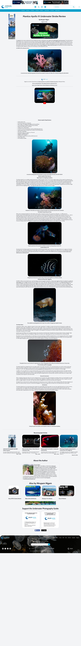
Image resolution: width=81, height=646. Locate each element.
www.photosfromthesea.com (29, 479)
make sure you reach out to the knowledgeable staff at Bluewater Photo (38, 369)
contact (60, 537)
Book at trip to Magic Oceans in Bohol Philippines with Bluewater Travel (44, 85)
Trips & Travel (47, 10)
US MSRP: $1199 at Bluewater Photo (22, 48)
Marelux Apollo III (41, 81)
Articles (27, 10)
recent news (57, 10)
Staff (63, 537)
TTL (27, 42)
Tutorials (32, 10)
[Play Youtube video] (44, 103)
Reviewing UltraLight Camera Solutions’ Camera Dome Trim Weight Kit (68, 449)
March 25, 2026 (75, 455)
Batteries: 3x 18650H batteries (23, 133)
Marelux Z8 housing (64, 282)
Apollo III (19, 40)
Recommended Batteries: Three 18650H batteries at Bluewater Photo (44, 83)
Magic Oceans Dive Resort (52, 45)
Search (74, 7)
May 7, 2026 (18, 454)
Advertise (69, 537)
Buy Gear (52, 10)
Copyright (73, 537)
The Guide (23, 10)
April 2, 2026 (56, 454)
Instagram (77, 537)
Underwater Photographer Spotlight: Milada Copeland (10, 449)
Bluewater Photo (53, 467)
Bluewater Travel (46, 522)
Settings (37, 10)
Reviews (41, 10)
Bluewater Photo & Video (30, 522)
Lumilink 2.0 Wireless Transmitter (52, 81)
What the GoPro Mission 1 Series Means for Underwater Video (30, 449)
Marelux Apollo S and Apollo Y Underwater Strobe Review (49, 449)
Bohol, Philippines (43, 45)
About (57, 537)
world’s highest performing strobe (59, 40)
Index (66, 537)
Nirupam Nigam (45, 19)
